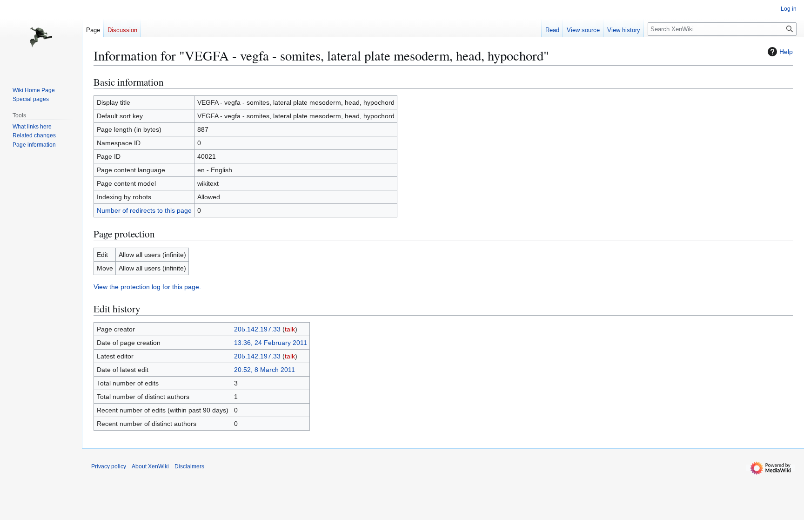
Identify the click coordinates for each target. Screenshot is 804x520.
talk (290, 329)
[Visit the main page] (41, 37)
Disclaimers (189, 466)
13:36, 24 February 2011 (270, 342)
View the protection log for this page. (147, 286)
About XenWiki (150, 466)
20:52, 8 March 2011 (264, 369)
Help (786, 51)
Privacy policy (108, 466)
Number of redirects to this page (144, 210)
